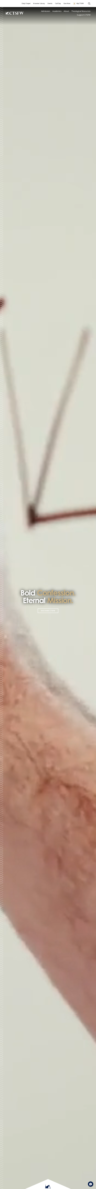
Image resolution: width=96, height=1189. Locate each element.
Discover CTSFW (48, 611)
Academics (56, 11)
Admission (45, 11)
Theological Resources (80, 11)
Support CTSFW (83, 15)
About (66, 11)
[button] (90, 1184)
